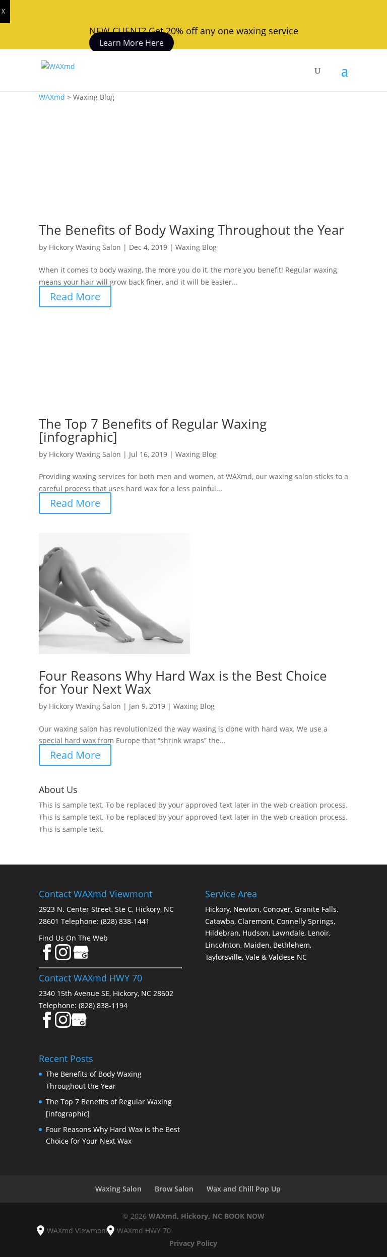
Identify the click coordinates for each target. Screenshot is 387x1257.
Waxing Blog (196, 247)
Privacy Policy (193, 1243)
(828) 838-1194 (103, 1005)
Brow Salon (174, 1189)
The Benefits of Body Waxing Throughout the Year (191, 230)
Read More (75, 296)
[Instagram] (63, 957)
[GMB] (79, 1025)
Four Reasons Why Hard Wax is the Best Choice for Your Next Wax (183, 682)
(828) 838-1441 (125, 921)
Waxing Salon (118, 1189)
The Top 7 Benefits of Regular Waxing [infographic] (153, 430)
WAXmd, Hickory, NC (185, 1216)
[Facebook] (47, 957)
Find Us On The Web (73, 938)
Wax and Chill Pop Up (244, 1189)
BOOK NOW (244, 1216)
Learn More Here (131, 42)
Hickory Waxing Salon (85, 247)
